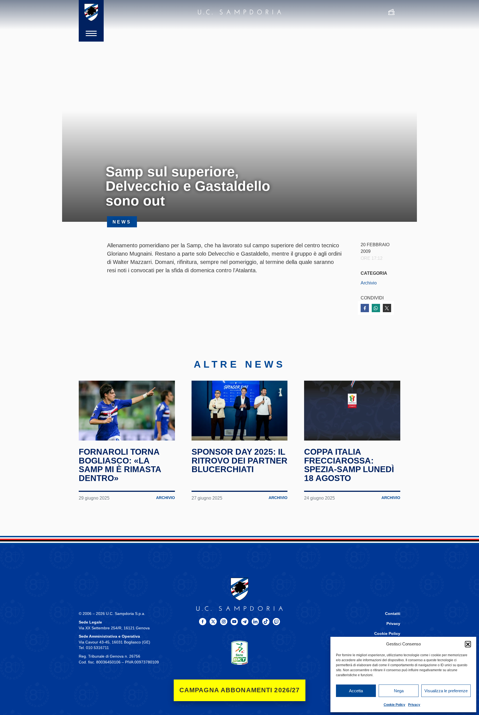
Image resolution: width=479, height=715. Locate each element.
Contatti (392, 614)
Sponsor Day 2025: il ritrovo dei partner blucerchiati (239, 460)
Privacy (414, 705)
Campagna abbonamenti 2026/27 (239, 690)
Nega (399, 690)
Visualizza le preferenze (446, 690)
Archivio (369, 282)
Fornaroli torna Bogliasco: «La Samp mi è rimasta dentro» (120, 465)
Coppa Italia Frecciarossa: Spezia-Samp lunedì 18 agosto (349, 465)
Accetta (356, 690)
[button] (468, 644)
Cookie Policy (394, 705)
